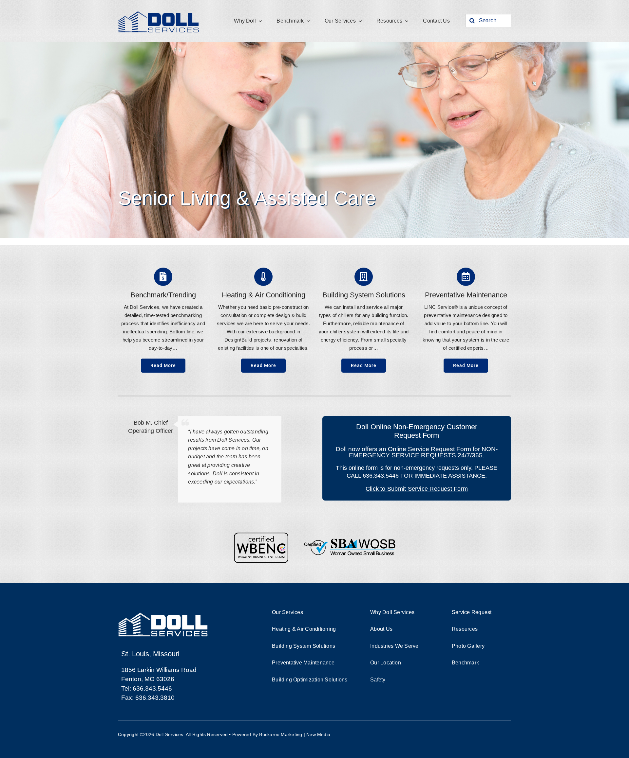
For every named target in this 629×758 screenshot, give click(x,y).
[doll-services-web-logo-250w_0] (159, 12)
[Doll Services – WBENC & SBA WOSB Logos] (314, 534)
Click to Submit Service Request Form (417, 488)
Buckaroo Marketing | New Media (294, 734)
